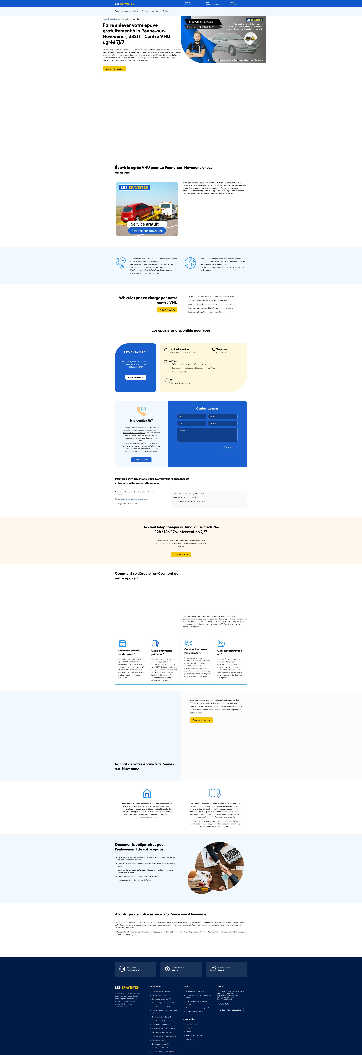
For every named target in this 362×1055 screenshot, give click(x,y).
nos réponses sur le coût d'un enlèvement (132, 60)
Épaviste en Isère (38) (159, 1040)
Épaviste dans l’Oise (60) (160, 1048)
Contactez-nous (113, 69)
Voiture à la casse (148, 11)
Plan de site (189, 1039)
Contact (166, 11)
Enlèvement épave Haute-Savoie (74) (164, 1036)
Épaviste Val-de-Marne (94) (161, 1007)
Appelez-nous (140, 459)
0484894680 (187, 4)
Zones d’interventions (130, 11)
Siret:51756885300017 (224, 999)
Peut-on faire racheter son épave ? (197, 1008)
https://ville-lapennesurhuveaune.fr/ (134, 499)
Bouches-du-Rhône (118, 19)
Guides (158, 11)
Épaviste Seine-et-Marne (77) (161, 999)
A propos (189, 1028)
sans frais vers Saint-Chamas (222, 193)
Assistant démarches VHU (194, 1011)
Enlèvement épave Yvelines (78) (162, 991)
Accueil (117, 11)
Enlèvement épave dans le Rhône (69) (164, 1052)
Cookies (188, 1031)
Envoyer (227, 447)
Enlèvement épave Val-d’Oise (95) (163, 1003)
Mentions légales (191, 1024)
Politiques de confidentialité (195, 1035)
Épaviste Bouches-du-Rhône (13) (163, 1032)
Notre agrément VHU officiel (195, 991)
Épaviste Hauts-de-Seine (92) (161, 1017)
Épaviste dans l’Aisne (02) (160, 1025)
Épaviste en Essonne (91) (160, 995)
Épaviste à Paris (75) (158, 1021)
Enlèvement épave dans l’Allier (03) (163, 1028)
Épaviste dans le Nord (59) (160, 1044)
